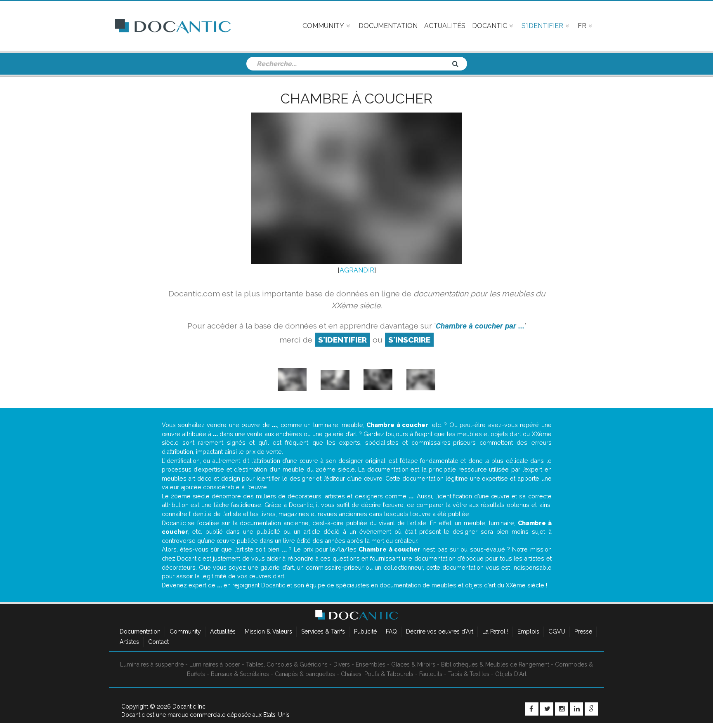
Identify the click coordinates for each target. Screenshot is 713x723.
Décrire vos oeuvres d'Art (439, 631)
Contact (158, 641)
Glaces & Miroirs (413, 664)
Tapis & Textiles (468, 674)
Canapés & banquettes (305, 674)
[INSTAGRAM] (561, 709)
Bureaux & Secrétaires (240, 674)
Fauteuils (430, 674)
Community (185, 631)
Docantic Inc (188, 706)
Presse (583, 631)
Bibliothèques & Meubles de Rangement (495, 664)
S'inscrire (409, 339)
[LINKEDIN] (576, 709)
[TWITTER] (546, 709)
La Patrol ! (495, 631)
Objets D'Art (510, 674)
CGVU (556, 631)
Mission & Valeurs (268, 631)
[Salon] (335, 379)
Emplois (528, 631)
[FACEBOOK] (531, 709)
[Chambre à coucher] (377, 379)
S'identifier (342, 339)
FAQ (391, 631)
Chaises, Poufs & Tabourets (377, 674)
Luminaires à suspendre (152, 664)
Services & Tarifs (323, 631)
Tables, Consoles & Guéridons (287, 664)
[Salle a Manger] (292, 379)
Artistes (129, 641)
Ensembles (370, 664)
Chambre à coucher (356, 98)
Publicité (365, 631)
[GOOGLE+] (591, 709)
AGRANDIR (357, 270)
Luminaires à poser (214, 664)
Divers (341, 664)
